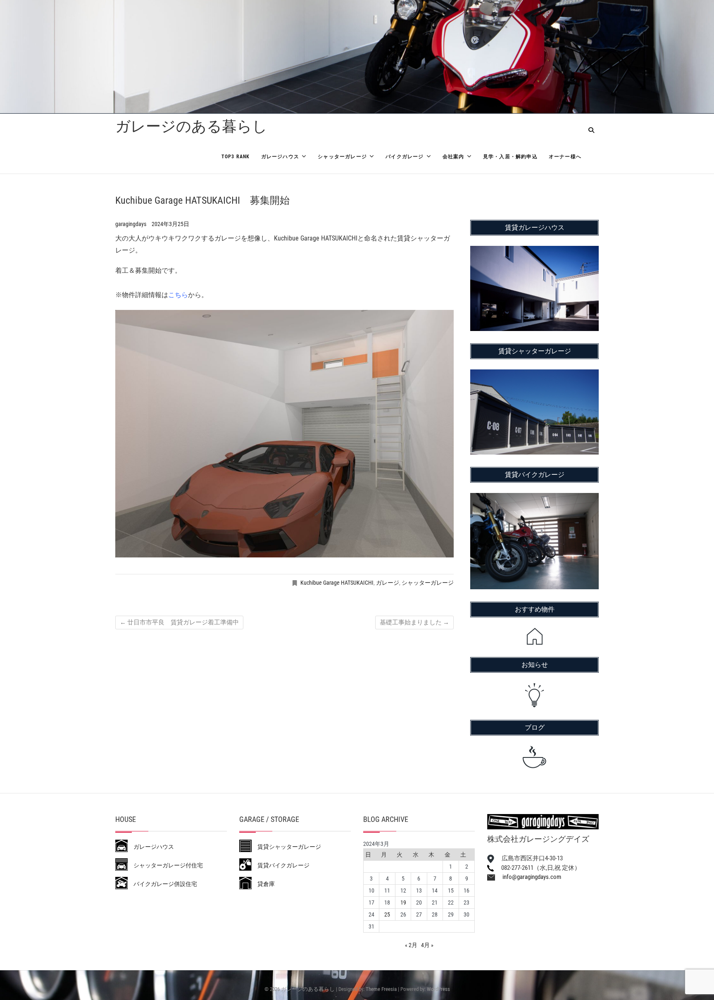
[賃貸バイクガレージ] (534, 498)
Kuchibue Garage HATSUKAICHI (337, 582)
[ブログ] (534, 757)
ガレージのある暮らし (191, 126)
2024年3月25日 (170, 224)
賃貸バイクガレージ (280, 865)
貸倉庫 (263, 884)
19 (403, 902)
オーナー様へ (565, 157)
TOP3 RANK (235, 157)
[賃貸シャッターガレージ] (534, 375)
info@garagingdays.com (528, 877)
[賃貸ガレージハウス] (534, 251)
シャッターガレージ (342, 157)
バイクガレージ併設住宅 (162, 884)
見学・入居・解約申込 (510, 157)
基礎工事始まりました (414, 622)
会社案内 (453, 157)
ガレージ (387, 582)
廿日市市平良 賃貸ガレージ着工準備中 (179, 622)
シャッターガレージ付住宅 (165, 865)
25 (387, 914)
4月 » (427, 945)
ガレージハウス (280, 157)
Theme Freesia (381, 989)
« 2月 (411, 945)
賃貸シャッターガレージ (286, 846)
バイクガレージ (405, 157)
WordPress (438, 989)
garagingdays (131, 224)
